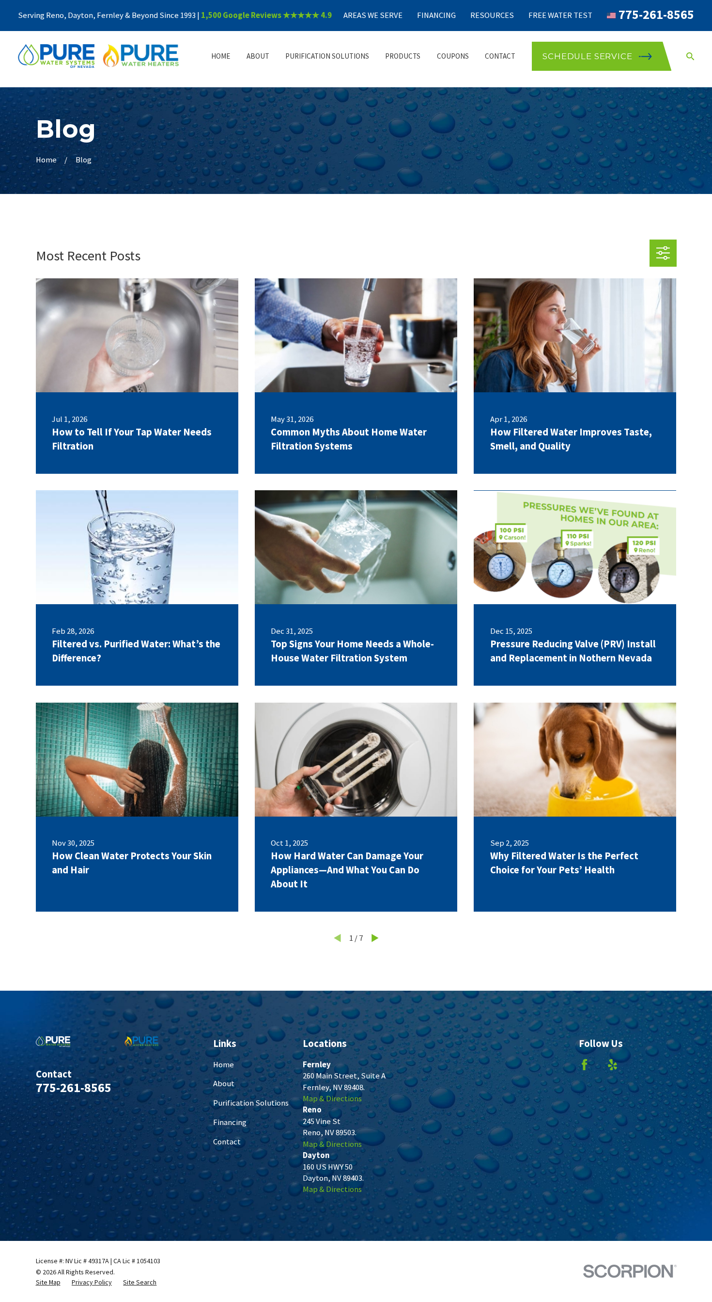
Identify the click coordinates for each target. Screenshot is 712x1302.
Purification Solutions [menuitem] (327, 56)
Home (223, 1065)
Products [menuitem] (402, 56)
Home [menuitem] (220, 56)
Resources (492, 15)
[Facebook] (584, 1064)
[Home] (99, 56)
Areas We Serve (372, 15)
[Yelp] (612, 1064)
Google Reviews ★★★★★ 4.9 (277, 15)
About (223, 1083)
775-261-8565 (656, 14)
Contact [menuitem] (500, 56)
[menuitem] (48, 1282)
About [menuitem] (258, 56)
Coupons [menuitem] (453, 56)
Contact (227, 1142)
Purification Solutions (251, 1103)
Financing (436, 15)
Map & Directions (332, 1098)
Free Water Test (560, 15)
